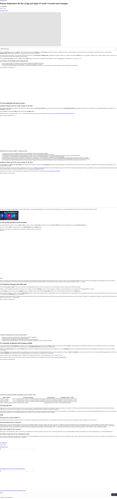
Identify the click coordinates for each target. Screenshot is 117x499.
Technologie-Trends (4, 10)
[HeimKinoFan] (3, 0)
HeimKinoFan (4, 6)
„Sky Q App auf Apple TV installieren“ (53, 171)
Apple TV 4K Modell (35, 168)
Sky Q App (30, 355)
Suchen (1, 492)
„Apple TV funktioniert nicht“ (60, 357)
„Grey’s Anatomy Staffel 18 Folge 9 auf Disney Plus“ (63, 113)
